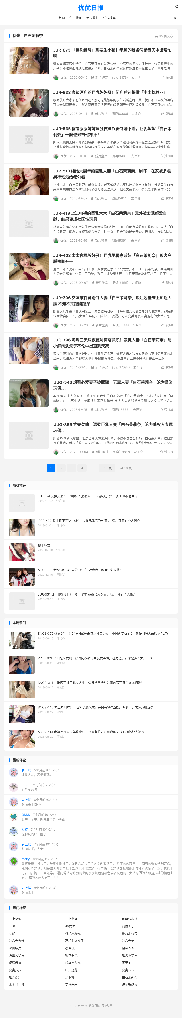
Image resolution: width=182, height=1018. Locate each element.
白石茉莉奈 (129, 977)
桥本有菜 (71, 955)
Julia (12, 926)
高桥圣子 (128, 926)
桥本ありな (73, 962)
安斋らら (128, 970)
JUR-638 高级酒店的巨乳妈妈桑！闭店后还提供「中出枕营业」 (110, 92)
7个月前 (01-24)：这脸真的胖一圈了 (39, 831)
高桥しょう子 (74, 941)
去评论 (135, 77)
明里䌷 (126, 962)
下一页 (107, 468)
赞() (167, 77)
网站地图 (107, 1005)
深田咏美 (15, 948)
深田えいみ (16, 955)
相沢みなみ (129, 955)
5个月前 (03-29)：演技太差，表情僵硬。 (41, 772)
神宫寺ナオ (129, 941)
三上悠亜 (71, 919)
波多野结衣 (129, 984)
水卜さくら (16, 984)
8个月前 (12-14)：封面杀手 (41, 890)
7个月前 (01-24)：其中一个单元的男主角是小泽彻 (43, 817)
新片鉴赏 (92, 18)
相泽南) (14, 977)
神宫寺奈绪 (16, 941)
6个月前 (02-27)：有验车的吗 (39, 787)
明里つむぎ (129, 919)
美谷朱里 (71, 984)
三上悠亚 (15, 919)
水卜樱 (70, 977)
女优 (12, 933)
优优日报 (91, 8)
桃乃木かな (73, 933)
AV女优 (70, 926)
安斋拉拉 (15, 970)
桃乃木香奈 (129, 933)
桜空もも (128, 948)
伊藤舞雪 (15, 962)
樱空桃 (70, 948)
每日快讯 (75, 18)
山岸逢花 (71, 970)
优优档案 (109, 18)
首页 (62, 18)
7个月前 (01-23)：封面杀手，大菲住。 (41, 846)
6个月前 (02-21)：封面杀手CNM (41, 802)
